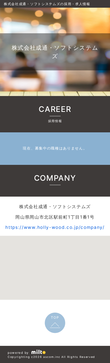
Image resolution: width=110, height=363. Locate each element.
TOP (55, 317)
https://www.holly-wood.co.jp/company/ (55, 227)
